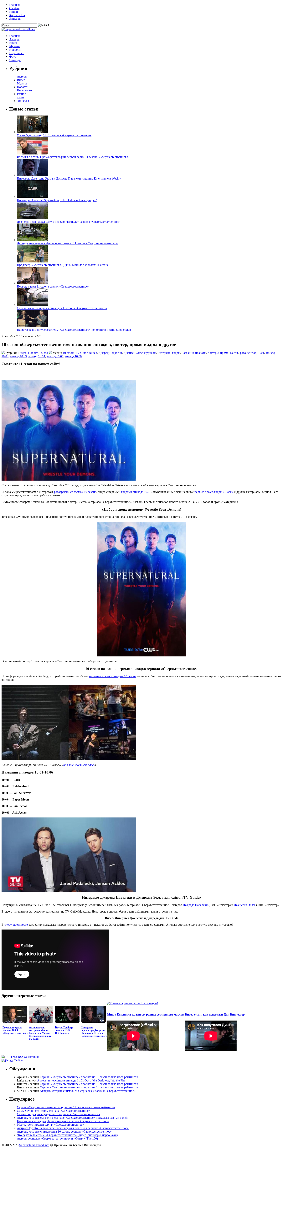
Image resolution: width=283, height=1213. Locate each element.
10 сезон (68, 352)
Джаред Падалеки (110, 352)
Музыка (14, 46)
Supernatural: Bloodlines (34, 1145)
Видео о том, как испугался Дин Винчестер (215, 1014)
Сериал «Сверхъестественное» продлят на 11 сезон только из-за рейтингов (89, 1077)
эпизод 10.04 (36, 356)
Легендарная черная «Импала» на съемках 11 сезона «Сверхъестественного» (67, 243)
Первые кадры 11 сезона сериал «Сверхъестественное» (53, 286)
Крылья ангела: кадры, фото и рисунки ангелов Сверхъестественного (63, 1121)
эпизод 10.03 (18, 356)
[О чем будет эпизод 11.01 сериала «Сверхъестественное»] (32, 131)
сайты (234, 352)
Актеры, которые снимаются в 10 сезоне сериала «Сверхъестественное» (64, 1131)
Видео (13, 42)
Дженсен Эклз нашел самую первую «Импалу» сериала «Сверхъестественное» (69, 221)
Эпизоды (15, 18)
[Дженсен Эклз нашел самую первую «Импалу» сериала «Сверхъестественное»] (32, 218)
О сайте (14, 8)
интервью (164, 352)
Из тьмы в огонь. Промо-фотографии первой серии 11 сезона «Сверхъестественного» (73, 157)
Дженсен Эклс (133, 352)
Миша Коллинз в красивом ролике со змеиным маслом (145, 1014)
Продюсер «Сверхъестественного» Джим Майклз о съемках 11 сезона (63, 265)
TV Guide (81, 352)
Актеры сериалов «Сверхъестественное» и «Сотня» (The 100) (57, 1138)
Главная (14, 4)
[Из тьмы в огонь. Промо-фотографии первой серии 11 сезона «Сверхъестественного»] (32, 153)
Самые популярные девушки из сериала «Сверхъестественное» (58, 1114)
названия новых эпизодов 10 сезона (112, 676)
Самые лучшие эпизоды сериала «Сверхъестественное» (53, 1110)
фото (242, 352)
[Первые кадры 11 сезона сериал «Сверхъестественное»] (32, 283)
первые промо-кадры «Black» (213, 491)
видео (93, 352)
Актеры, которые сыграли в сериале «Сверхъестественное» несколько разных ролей (72, 1117)
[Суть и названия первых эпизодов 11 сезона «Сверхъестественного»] (32, 304)
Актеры (14, 39)
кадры (176, 352)
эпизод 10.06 (73, 356)
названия (188, 352)
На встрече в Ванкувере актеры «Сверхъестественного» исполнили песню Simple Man (74, 329)
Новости (15, 49)
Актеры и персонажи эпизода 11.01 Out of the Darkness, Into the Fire (81, 1080)
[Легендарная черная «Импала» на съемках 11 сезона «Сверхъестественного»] (32, 239)
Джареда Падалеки (195, 905)
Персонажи (16, 53)
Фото (12, 56)
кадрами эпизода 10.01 (136, 491)
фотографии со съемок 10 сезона (75, 491)
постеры (213, 352)
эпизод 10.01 (255, 352)
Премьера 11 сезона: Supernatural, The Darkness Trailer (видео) (57, 200)
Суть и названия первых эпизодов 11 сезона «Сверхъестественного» (62, 308)
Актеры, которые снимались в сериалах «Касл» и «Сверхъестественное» (87, 1090)
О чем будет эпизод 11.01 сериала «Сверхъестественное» (54, 135)
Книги (13, 11)
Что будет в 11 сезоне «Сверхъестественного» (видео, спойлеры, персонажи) (67, 1135)
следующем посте (16, 924)
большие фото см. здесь (79, 765)
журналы (150, 352)
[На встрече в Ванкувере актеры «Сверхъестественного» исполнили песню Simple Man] (32, 326)
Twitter (18, 1060)
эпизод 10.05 (55, 356)
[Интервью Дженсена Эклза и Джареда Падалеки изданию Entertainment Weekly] (32, 175)
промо (224, 352)
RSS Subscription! (29, 1056)
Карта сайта (17, 15)
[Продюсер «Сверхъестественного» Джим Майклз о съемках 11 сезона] (32, 261)
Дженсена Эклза (244, 905)
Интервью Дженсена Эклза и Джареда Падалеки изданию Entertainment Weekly (69, 178)
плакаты (200, 352)
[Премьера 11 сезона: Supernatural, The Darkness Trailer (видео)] (32, 196)
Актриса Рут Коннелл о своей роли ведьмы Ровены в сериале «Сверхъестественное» (73, 1128)
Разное (21, 93)
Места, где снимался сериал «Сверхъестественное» (50, 1124)
